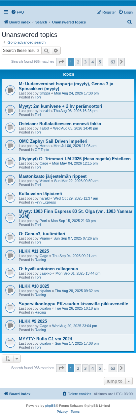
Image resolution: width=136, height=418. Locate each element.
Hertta (45, 146)
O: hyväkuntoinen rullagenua (48, 268)
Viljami (45, 238)
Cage (44, 163)
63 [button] (113, 62)
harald (45, 111)
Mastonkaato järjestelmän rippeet (52, 176)
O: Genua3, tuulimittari (42, 233)
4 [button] (92, 62)
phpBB (50, 405)
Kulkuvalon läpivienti (40, 193)
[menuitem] (17, 12)
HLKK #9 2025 (33, 321)
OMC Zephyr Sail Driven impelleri (53, 141)
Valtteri (45, 181)
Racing (40, 260)
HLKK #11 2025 (34, 251)
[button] (61, 62)
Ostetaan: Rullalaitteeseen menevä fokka (60, 123)
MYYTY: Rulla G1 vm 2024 (45, 338)
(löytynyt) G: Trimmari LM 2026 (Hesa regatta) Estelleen (75, 158)
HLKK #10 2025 (34, 286)
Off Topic (42, 150)
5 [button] (100, 62)
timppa (45, 93)
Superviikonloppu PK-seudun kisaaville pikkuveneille (73, 303)
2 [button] (78, 62)
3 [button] (85, 62)
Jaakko (45, 273)
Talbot (44, 128)
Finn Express (45, 202)
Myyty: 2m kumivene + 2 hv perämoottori (60, 106)
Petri (43, 221)
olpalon (45, 291)
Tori (38, 97)
